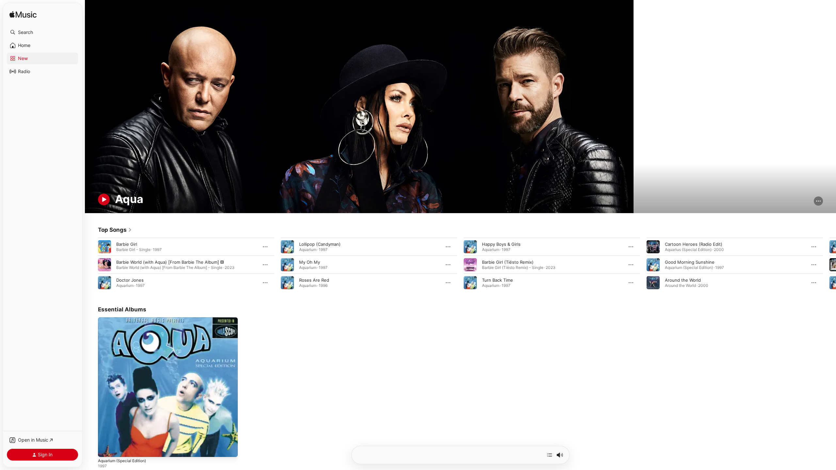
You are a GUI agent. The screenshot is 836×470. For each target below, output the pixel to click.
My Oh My (309, 262)
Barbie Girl (126, 244)
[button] (42, 32)
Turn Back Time (497, 280)
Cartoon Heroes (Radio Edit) (693, 244)
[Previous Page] (91, 264)
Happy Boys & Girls (501, 244)
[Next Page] (829, 264)
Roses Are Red (314, 280)
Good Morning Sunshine (690, 262)
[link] (115, 229)
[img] (23, 15)
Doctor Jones (130, 280)
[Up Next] (550, 455)
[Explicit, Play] (104, 264)
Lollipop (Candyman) (320, 244)
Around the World (683, 280)
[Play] (104, 199)
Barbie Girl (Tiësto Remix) (508, 262)
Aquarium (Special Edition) (125, 319)
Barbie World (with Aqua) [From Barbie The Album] (167, 262)
